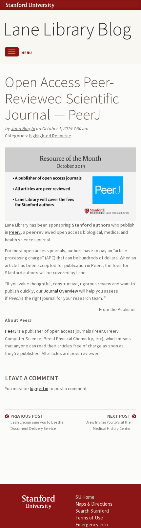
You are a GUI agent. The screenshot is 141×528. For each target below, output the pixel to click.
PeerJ (15, 232)
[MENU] (12, 51)
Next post (108, 421)
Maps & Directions (93, 504)
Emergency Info (91, 524)
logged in (39, 388)
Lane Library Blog (67, 28)
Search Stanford (92, 511)
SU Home (84, 497)
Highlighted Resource (50, 136)
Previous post (36, 421)
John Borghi (23, 128)
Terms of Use (89, 518)
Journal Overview (61, 291)
